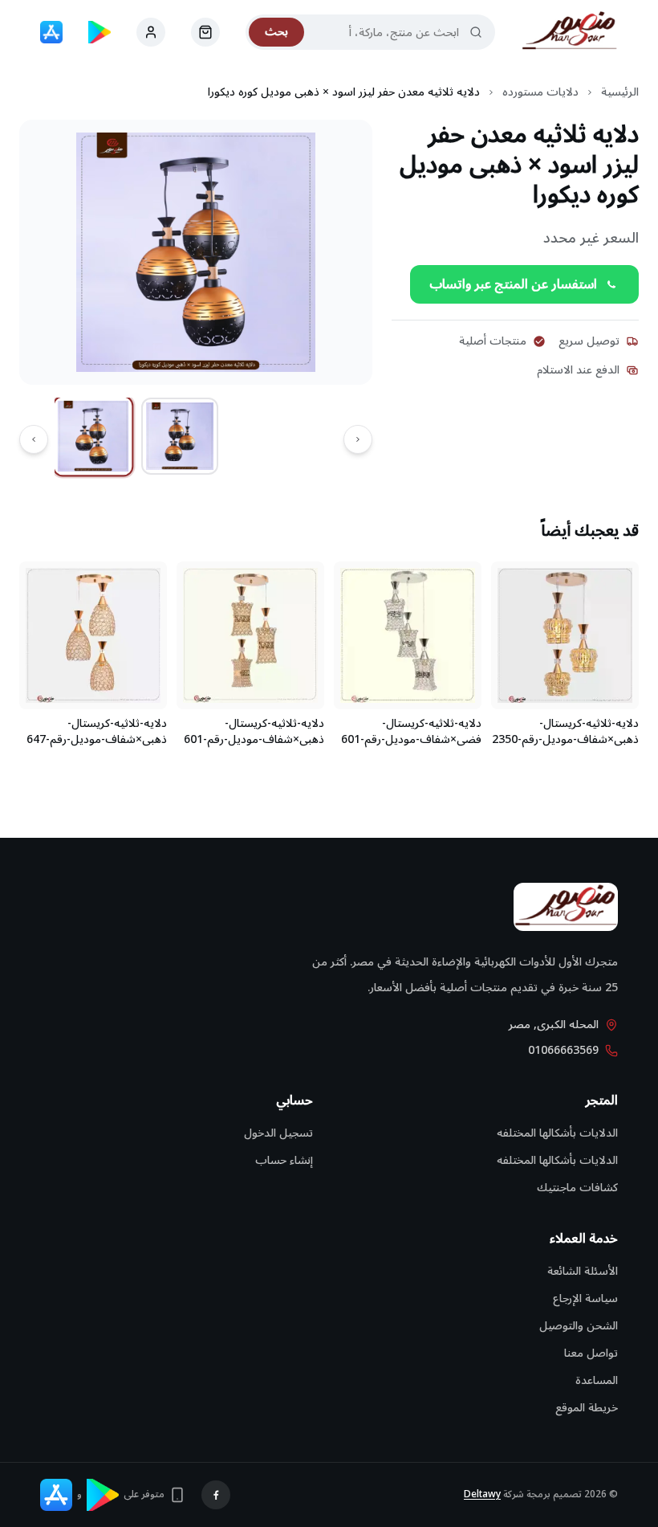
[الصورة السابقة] (357, 439)
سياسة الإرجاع (585, 1298)
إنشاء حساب (284, 1160)
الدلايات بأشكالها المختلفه (557, 1133)
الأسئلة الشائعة (582, 1271)
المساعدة (596, 1380)
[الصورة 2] (179, 436)
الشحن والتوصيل (578, 1325)
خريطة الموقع (586, 1407)
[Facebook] (215, 1494)
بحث (276, 31)
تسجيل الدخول (278, 1133)
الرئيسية (620, 92)
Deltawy (482, 1494)
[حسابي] (205, 32)
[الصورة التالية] (33, 439)
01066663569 (563, 1051)
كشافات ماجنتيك (577, 1187)
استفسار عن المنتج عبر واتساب (513, 284)
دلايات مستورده (540, 92)
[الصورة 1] (93, 436)
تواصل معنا (591, 1353)
